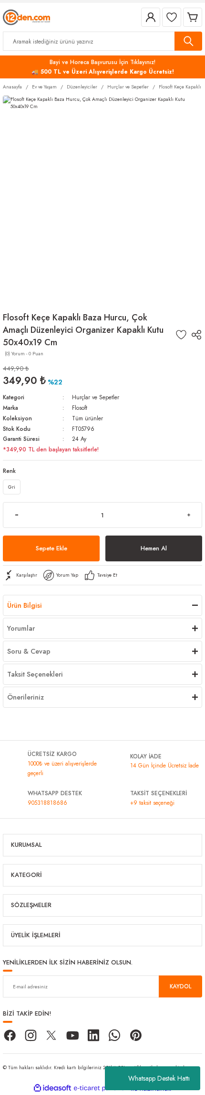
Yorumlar (21, 628)
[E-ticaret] (101, 1088)
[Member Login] (150, 17)
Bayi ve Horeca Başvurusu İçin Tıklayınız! (102, 62)
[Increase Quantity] (188, 515)
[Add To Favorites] (181, 334)
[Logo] (26, 16)
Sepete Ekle (51, 548)
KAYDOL (180, 986)
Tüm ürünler (87, 418)
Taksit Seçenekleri (35, 674)
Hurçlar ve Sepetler (95, 397)
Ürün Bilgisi (24, 605)
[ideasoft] (52, 1088)
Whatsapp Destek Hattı (159, 1078)
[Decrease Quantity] (16, 515)
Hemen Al (154, 548)
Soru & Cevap (29, 651)
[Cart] (192, 17)
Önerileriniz (25, 697)
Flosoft (79, 408)
